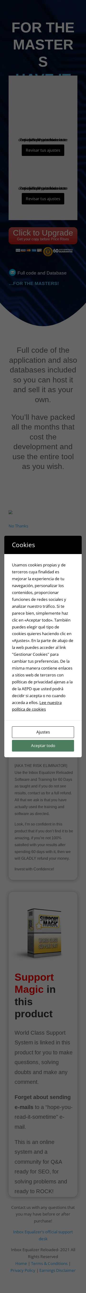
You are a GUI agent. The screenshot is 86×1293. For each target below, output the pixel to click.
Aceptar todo (43, 745)
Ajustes (43, 732)
